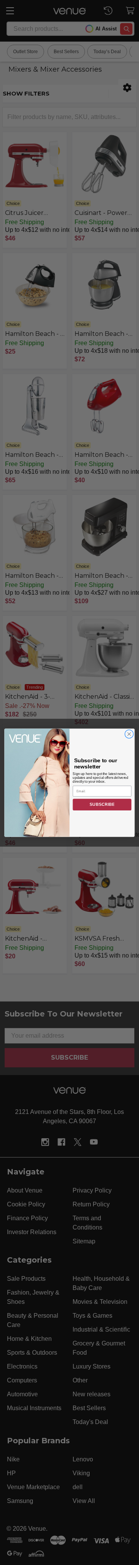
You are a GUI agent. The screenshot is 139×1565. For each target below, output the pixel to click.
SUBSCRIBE (102, 804)
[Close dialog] (129, 734)
